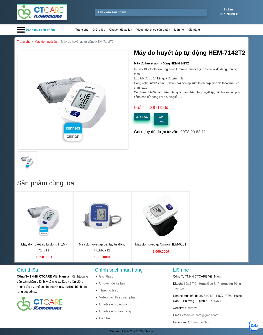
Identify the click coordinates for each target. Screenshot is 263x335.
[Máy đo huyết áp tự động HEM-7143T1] (43, 216)
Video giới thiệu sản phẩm (153, 29)
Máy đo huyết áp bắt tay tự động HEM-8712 (102, 247)
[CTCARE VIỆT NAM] (41, 303)
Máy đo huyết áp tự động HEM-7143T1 (44, 247)
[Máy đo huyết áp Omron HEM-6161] (160, 216)
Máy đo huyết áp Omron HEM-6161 (160, 244)
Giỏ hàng (194, 29)
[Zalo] (254, 325)
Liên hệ (179, 29)
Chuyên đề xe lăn (120, 29)
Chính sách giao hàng (115, 311)
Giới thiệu (99, 29)
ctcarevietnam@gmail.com (200, 315)
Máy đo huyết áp (46, 41)
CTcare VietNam (199, 322)
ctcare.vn (191, 308)
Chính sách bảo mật (113, 304)
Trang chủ (82, 29)
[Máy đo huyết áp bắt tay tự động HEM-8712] (102, 216)
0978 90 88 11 (207, 295)
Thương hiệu (108, 290)
